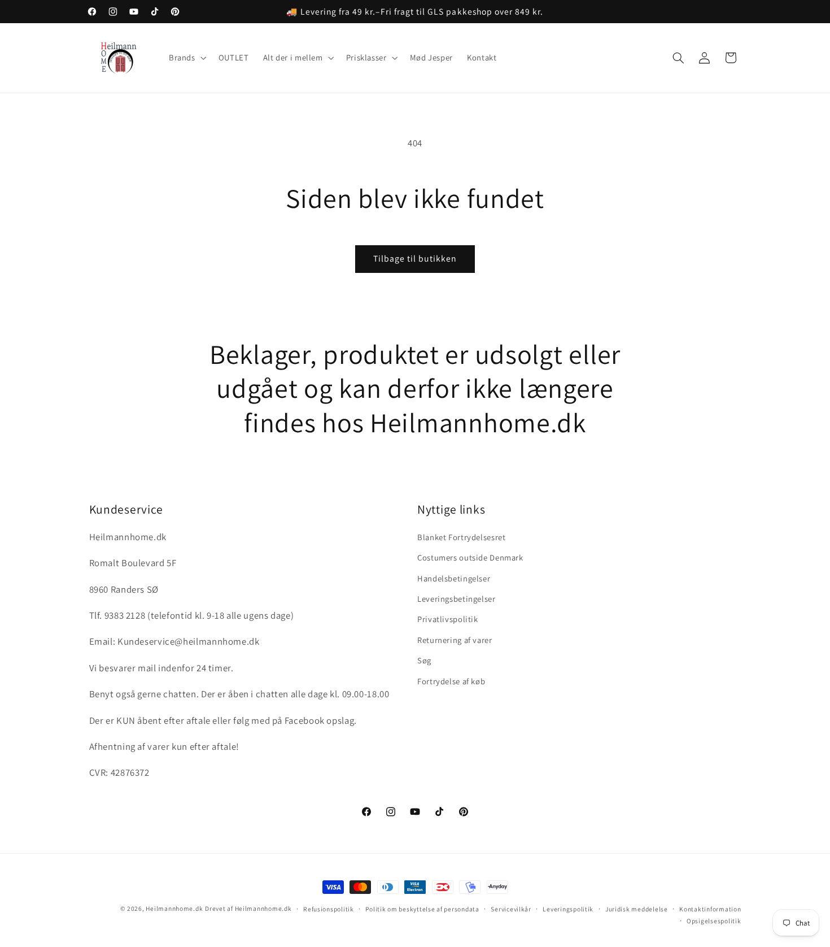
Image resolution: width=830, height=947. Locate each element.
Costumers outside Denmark (470, 557)
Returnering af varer (454, 640)
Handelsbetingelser (453, 578)
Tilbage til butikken (415, 258)
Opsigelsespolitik (714, 920)
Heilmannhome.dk (174, 908)
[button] (186, 58)
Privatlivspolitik (447, 619)
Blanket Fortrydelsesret (461, 537)
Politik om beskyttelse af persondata (422, 909)
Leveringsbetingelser (456, 598)
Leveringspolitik (568, 909)
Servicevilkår (511, 909)
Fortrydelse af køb (451, 681)
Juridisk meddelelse (636, 909)
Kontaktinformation (710, 909)
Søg (424, 660)
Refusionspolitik (328, 909)
